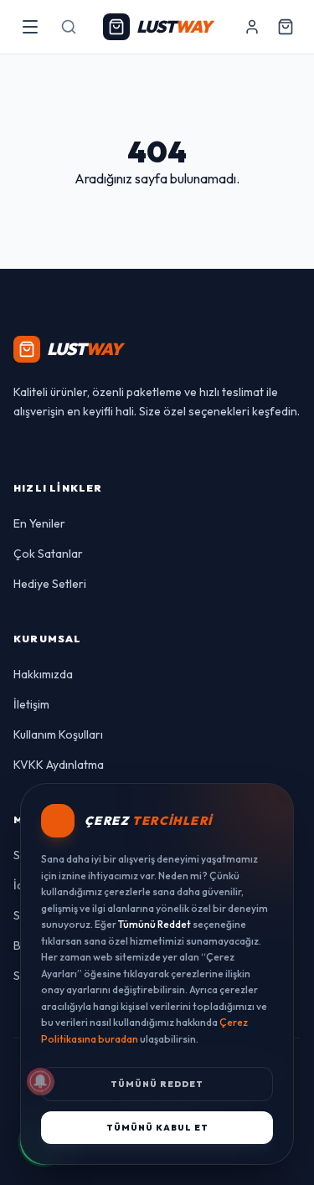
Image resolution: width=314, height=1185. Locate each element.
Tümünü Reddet (157, 1084)
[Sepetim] (285, 27)
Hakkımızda (43, 674)
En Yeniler (39, 523)
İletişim (31, 704)
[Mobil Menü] (30, 27)
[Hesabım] (252, 27)
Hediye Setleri (49, 583)
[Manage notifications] (40, 1081)
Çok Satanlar (48, 553)
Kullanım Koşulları (58, 734)
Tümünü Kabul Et (157, 1127)
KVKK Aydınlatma (58, 764)
